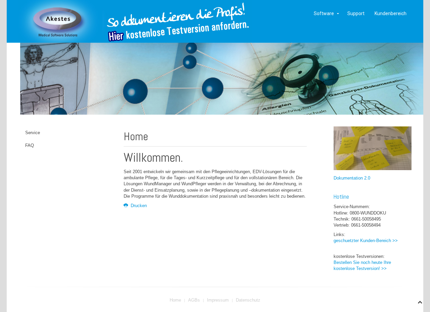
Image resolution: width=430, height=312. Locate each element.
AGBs (194, 300)
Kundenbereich (390, 13)
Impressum (218, 300)
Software (324, 13)
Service (32, 132)
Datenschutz (248, 300)
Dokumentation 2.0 (352, 178)
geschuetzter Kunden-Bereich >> (366, 240)
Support (355, 13)
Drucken (138, 205)
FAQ (29, 145)
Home (175, 300)
